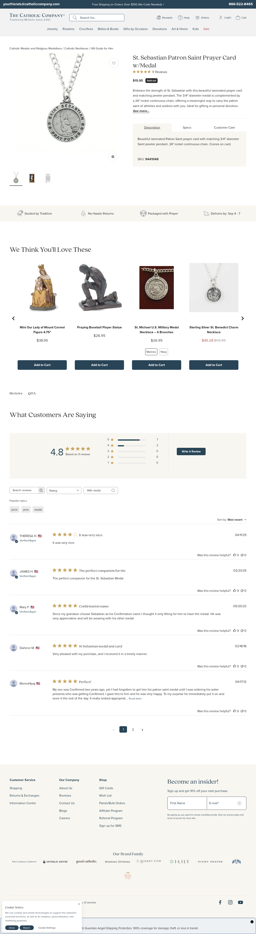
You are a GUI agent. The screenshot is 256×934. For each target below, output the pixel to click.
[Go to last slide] (14, 318)
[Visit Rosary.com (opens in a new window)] (148, 862)
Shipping (16, 788)
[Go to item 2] (32, 179)
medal (38, 510)
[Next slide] (242, 318)
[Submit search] (75, 17)
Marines (151, 352)
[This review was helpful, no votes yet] (234, 555)
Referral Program (111, 818)
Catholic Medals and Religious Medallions (36, 48)
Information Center (23, 803)
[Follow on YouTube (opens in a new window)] (240, 902)
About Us (65, 788)
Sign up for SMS (110, 825)
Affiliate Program (110, 810)
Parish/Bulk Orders (112, 803)
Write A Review (191, 451)
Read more (135, 698)
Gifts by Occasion (135, 29)
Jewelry (52, 29)
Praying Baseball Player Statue (99, 327)
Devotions (160, 29)
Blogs (63, 810)
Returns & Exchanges (24, 795)
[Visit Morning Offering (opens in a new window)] (117, 862)
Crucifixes (86, 29)
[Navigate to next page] (142, 729)
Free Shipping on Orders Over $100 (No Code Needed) (128, 4)
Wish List (105, 795)
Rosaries (68, 29)
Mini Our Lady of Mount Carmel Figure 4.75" (42, 329)
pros (26, 510)
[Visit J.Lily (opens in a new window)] (179, 862)
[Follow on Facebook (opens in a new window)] (220, 902)
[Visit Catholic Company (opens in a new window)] (24, 862)
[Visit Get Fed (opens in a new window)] (236, 862)
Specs (187, 127)
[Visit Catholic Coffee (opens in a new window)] (55, 862)
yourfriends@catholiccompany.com (31, 4)
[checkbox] (113, 62)
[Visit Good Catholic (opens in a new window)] (86, 862)
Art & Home (180, 29)
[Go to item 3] (48, 179)
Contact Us (67, 803)
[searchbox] (23, 490)
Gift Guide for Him (102, 48)
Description (152, 127)
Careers (64, 818)
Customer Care (224, 127)
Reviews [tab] (16, 393)
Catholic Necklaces (76, 48)
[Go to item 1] (16, 179)
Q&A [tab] (32, 393)
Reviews (65, 795)
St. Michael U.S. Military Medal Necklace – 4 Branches (157, 329)
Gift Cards (106, 788)
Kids (196, 29)
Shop (103, 780)
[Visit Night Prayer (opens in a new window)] (210, 862)
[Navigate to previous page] (113, 729)
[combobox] (64, 490)
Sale (206, 29)
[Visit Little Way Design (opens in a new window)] (128, 876)
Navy (164, 352)
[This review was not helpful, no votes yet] (242, 555)
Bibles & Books (108, 29)
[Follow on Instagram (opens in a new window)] (230, 902)
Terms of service (86, 902)
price (14, 510)
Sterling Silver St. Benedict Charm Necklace (213, 329)
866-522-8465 (241, 4)
